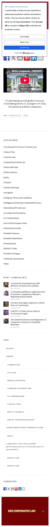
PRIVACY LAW (10, 248)
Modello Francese (11, 233)
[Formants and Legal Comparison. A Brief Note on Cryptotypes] (6, 304)
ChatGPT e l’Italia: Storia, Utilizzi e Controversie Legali (25, 312)
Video (25, 115)
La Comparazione (11, 218)
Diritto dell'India (10, 167)
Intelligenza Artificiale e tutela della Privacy (22, 202)
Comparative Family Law (14, 162)
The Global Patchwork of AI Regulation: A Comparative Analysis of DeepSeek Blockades (28, 322)
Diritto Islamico (10, 172)
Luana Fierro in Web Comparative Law (24, 427)
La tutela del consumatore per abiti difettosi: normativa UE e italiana (25, 284)
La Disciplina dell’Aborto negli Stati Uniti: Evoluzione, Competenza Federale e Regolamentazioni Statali (28, 294)
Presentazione (9, 243)
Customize (24, 37)
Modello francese (15, 115)
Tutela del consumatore (13, 258)
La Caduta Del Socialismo (14, 213)
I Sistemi (7, 182)
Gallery (10, 348)
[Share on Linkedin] (34, 57)
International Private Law (14, 207)
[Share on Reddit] (20, 57)
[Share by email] (40, 57)
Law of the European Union (15, 223)
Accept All (24, 48)
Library (9, 356)
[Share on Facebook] (6, 57)
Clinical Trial (8, 152)
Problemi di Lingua (11, 253)
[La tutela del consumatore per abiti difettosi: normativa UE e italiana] (6, 284)
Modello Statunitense (12, 238)
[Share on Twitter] (13, 57)
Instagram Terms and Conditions (17, 197)
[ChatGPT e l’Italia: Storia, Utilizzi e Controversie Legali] (6, 312)
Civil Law (11, 373)
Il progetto (8, 192)
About (10, 436)
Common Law (9, 157)
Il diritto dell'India (11, 187)
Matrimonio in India (12, 228)
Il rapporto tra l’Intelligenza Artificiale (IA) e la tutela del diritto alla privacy (25, 446)
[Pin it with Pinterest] (27, 57)
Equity (6, 177)
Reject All (24, 42)
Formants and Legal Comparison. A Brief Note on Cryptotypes (28, 304)
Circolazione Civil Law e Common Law (20, 147)
